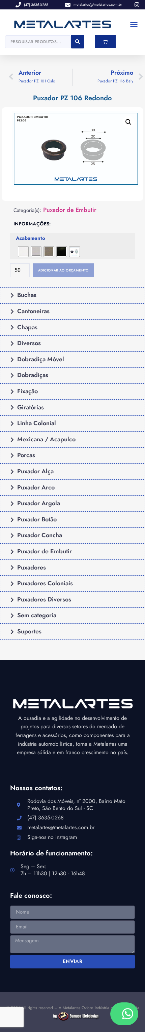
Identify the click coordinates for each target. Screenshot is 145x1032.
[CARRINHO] (105, 41)
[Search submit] (77, 41)
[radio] (23, 252)
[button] (134, 25)
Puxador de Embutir (69, 210)
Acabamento (30, 238)
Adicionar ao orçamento (63, 270)
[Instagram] (137, 4)
